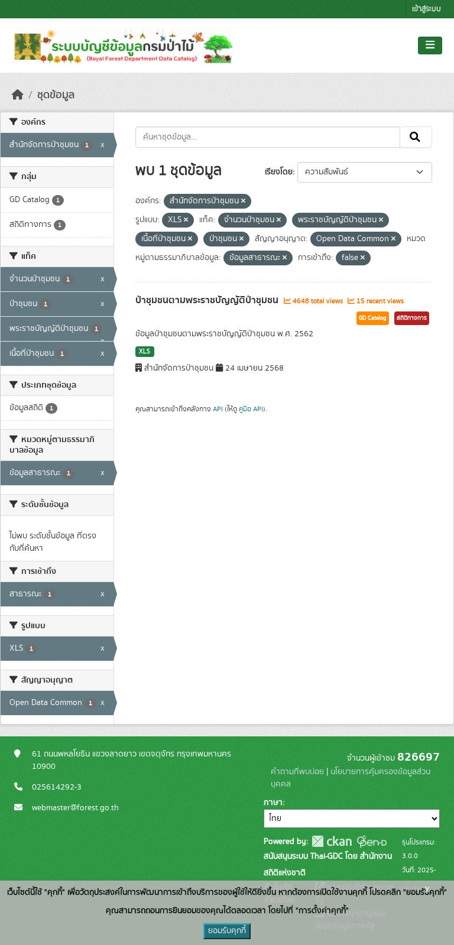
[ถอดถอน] (243, 201)
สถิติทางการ (412, 318)
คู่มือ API (251, 409)
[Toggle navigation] (430, 45)
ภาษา (273, 802)
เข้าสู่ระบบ (426, 9)
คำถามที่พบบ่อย (297, 772)
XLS (144, 351)
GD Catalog (373, 318)
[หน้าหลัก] (18, 95)
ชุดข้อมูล (55, 95)
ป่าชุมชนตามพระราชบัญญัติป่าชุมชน (208, 300)
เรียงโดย (279, 172)
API (218, 409)
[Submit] (416, 137)
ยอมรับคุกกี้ (227, 931)
